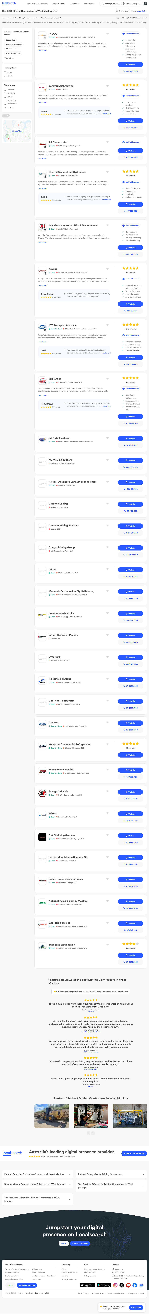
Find (14, 18)
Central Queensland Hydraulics (91, 1032)
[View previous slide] (88, 1133)
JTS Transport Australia (91, 1052)
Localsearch (5, 18)
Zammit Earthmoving (90, 1069)
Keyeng (90, 1086)
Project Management (14, 44)
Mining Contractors (25, 18)
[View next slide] (93, 1133)
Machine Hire (11, 49)
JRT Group (91, 1012)
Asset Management (13, 53)
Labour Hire (10, 40)
